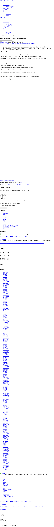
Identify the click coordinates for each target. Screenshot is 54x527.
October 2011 (5, 453)
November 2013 (6, 425)
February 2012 (6, 448)
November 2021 (6, 310)
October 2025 (5, 272)
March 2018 (5, 363)
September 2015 (6, 399)
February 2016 (6, 393)
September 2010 (6, 468)
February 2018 (6, 364)
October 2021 (5, 311)
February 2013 (6, 433)
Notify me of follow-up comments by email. (11, 203)
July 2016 (5, 387)
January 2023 (5, 293)
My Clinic (5, 9)
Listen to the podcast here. (7, 180)
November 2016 (6, 382)
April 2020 (5, 333)
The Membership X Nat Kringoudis (10, 225)
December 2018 (6, 352)
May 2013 (5, 430)
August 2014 (5, 414)
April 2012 (5, 445)
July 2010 (5, 469)
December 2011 (6, 450)
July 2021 (5, 315)
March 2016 (5, 392)
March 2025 (5, 280)
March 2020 (5, 334)
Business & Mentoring (7, 489)
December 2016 (6, 381)
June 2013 (5, 429)
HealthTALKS (6, 218)
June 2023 (5, 287)
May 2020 (5, 332)
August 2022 (5, 299)
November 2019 (6, 339)
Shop (4, 10)
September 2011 (6, 454)
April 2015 (5, 405)
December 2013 (6, 424)
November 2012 (6, 437)
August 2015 (5, 400)
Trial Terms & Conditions (8, 496)
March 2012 (5, 447)
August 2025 (5, 274)
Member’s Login (9, 7)
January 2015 (5, 408)
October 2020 (5, 326)
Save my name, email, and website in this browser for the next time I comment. (18, 200)
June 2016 (5, 388)
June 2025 (5, 277)
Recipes (4, 224)
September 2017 (6, 370)
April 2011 (5, 460)
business (4, 184)
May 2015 (5, 403)
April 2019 (5, 347)
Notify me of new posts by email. (8, 205)
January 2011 (5, 463)
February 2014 (6, 421)
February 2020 (6, 335)
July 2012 (5, 442)
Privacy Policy (6, 495)
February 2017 (6, 378)
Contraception (5, 213)
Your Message (3, 194)
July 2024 (5, 286)
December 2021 (6, 309)
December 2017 (6, 366)
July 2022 (5, 301)
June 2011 (5, 457)
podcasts (4, 222)
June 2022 (5, 302)
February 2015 (6, 407)
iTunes (17, 182)
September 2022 (6, 298)
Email (1, 196)
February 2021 (6, 321)
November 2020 (6, 324)
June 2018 (5, 359)
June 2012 (5, 443)
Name (1, 195)
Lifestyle (4, 220)
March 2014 (5, 420)
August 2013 (5, 426)
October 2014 (5, 412)
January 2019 (5, 351)
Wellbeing (5, 228)
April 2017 (5, 376)
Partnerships (8, 14)
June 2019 (5, 345)
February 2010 (6, 471)
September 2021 (6, 313)
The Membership (6, 5)
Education (5, 215)
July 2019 (5, 344)
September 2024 (6, 284)
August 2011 (5, 455)
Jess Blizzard (9, 184)
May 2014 (5, 418)
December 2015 (6, 395)
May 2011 (5, 459)
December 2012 (6, 436)
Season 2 (14, 184)
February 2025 (6, 281)
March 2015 (5, 406)
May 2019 (5, 346)
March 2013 (5, 432)
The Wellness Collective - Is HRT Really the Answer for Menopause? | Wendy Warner (15, 236)
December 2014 (6, 409)
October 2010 (5, 467)
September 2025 (6, 273)
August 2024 (5, 285)
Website (1, 198)
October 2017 (5, 369)
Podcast (7, 15)
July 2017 (5, 372)
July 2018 (5, 358)
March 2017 (5, 377)
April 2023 (5, 290)
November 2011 (6, 451)
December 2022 (6, 295)
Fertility (4, 216)
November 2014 (6, 411)
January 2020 (5, 336)
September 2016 (6, 384)
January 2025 (5, 283)
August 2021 (5, 314)
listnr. (21, 182)
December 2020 (6, 323)
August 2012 (5, 441)
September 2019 (6, 341)
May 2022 (5, 303)
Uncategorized (6, 227)
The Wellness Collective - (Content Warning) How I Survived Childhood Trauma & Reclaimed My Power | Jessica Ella (22, 243)
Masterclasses (6, 8)
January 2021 (5, 322)
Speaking (5, 491)
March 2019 (5, 348)
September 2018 (6, 356)
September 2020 (6, 327)
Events (4, 492)
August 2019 (5, 342)
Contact (4, 11)
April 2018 (5, 362)
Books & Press (6, 494)
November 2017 (6, 368)
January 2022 (5, 308)
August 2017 (5, 371)
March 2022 (5, 305)
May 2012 (5, 444)
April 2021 (5, 318)
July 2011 (5, 456)
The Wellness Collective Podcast (23, 184)
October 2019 (5, 340)
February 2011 (6, 462)
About (4, 20)
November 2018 (6, 353)
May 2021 (5, 317)
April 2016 (5, 390)
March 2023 (5, 291)
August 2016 (5, 386)
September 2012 (6, 439)
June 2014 (5, 417)
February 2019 (6, 350)
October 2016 (5, 383)
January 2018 (5, 365)
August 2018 (5, 357)
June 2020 (5, 330)
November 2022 (6, 296)
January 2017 (5, 380)
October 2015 (5, 398)
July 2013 (5, 427)
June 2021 (5, 316)
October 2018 (5, 354)
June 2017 (5, 374)
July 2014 (5, 415)
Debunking (5, 214)
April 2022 (5, 304)
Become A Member (10, 6)
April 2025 (5, 279)
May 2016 (5, 389)
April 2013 (5, 431)
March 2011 (5, 461)
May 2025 (5, 278)
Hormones (5, 42)
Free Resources (6, 22)
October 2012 (5, 438)
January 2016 (5, 394)
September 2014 (6, 413)
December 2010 (6, 465)
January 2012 (5, 449)
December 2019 (6, 338)
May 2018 (5, 360)
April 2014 (5, 419)
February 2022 (6, 307)
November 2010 (6, 466)
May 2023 (5, 289)
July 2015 (5, 401)
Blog (4, 483)
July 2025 (5, 275)
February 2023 (6, 292)
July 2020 (5, 329)
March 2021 (5, 320)
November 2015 (6, 396)
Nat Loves (5, 221)
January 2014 (5, 423)
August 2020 (5, 328)
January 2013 (5, 435)
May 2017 (5, 375)
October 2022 (5, 297)
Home (1, 42)
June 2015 (5, 402)
